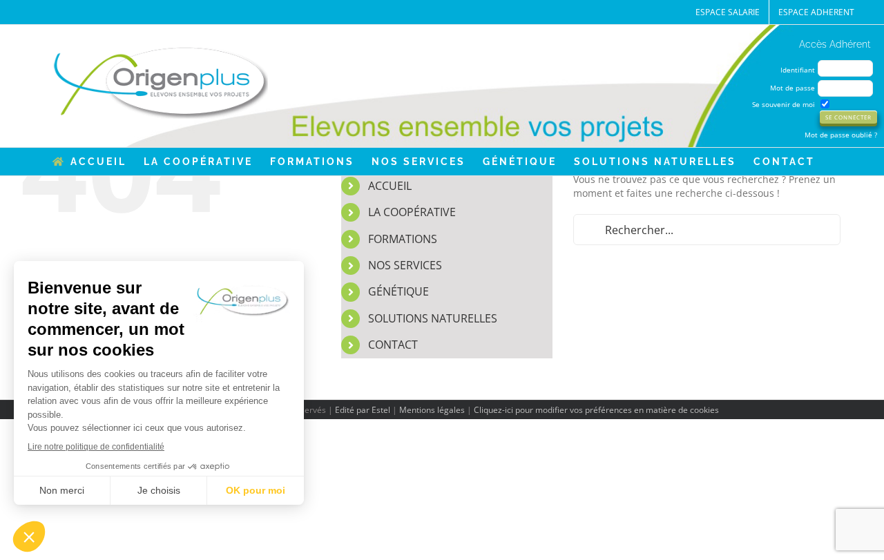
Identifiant (797, 70)
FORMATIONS (402, 239)
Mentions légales (432, 410)
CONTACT (393, 344)
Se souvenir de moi (783, 104)
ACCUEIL (390, 185)
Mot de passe (792, 88)
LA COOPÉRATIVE (412, 212)
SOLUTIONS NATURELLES (432, 318)
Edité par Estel (362, 410)
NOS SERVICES (405, 265)
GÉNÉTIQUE (398, 291)
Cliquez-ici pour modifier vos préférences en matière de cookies (596, 410)
